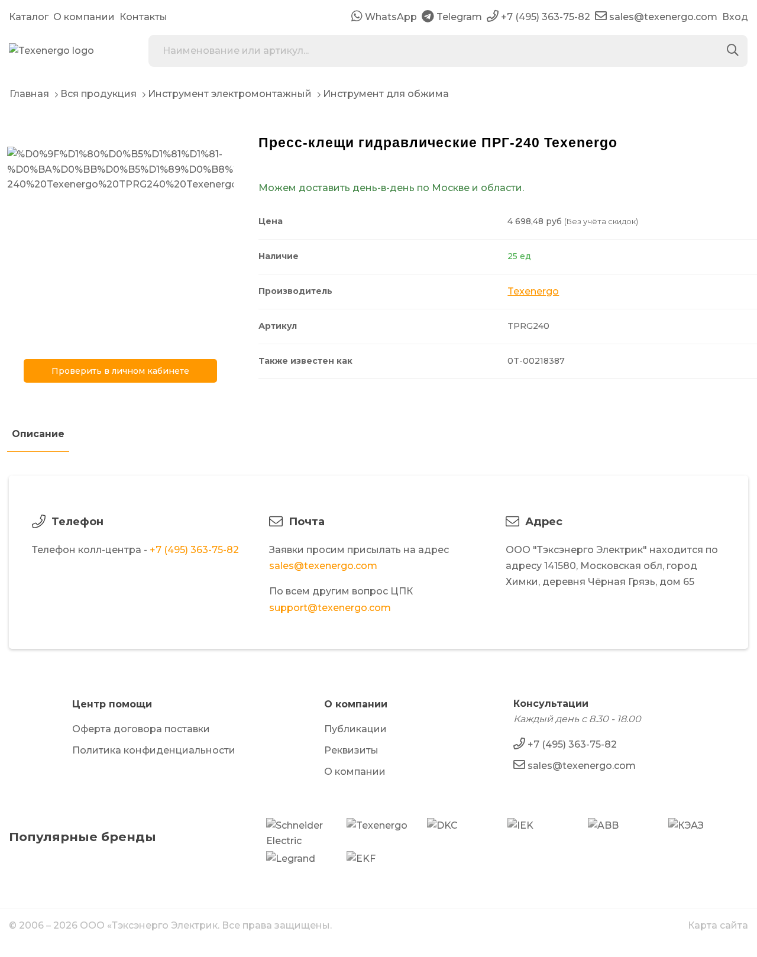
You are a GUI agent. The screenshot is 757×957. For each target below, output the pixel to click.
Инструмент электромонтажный (230, 93)
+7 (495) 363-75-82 (194, 549)
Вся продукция (98, 93)
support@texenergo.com (330, 607)
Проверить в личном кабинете (120, 371)
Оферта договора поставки (141, 729)
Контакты (143, 16)
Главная (29, 93)
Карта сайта (718, 925)
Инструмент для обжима (386, 93)
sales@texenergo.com (323, 565)
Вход (735, 16)
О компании (84, 16)
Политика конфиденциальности (153, 750)
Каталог (28, 16)
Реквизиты (351, 750)
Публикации (355, 729)
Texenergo (533, 291)
